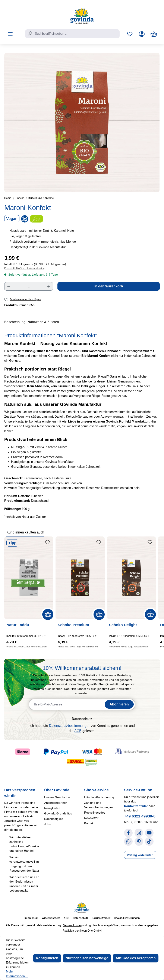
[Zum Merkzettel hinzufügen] (47, 542)
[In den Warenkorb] (47, 614)
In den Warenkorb (108, 286)
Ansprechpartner (55, 802)
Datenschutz (80, 918)
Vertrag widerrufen (140, 855)
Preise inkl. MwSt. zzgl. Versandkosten (24, 268)
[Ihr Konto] (142, 34)
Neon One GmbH (90, 930)
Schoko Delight (123, 625)
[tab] (14, 322)
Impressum (31, 918)
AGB (78, 731)
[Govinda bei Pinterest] (139, 841)
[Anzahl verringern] (8, 286)
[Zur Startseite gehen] (82, 16)
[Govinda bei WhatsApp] (128, 841)
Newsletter (91, 818)
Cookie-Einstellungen (127, 918)
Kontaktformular (136, 806)
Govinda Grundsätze (58, 813)
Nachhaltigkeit (53, 818)
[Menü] (10, 34)
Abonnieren (119, 704)
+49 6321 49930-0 (139, 816)
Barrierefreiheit (101, 918)
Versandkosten (72, 925)
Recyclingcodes (94, 812)
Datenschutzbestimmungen (69, 726)
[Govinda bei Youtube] (149, 833)
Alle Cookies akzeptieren (136, 958)
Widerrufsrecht (51, 918)
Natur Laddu (17, 625)
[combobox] (72, 33)
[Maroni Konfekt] (82, 122)
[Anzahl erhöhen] (48, 286)
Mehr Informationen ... (17, 974)
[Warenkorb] (154, 34)
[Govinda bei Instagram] (139, 833)
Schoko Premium (73, 625)
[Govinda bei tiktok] (149, 841)
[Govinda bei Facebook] (128, 833)
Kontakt (89, 823)
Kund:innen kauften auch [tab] (25, 532)
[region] (82, 122)
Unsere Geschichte (57, 797)
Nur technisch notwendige (87, 958)
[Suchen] (30, 33)
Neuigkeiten (52, 808)
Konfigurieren (47, 958)
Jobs (47, 824)
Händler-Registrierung (99, 797)
